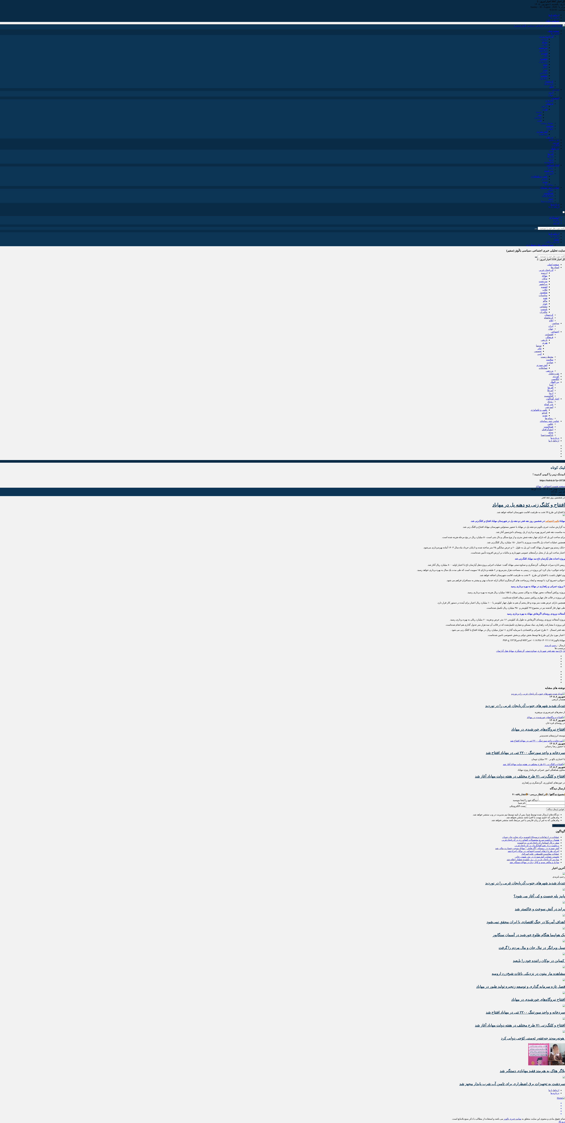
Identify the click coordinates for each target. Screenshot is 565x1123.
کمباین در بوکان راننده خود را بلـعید (539, 961)
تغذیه (544, 182)
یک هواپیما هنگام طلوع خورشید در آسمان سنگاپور (529, 935)
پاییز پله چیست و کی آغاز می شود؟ (539, 896)
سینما (538, 112)
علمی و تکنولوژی (539, 176)
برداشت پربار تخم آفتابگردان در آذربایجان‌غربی (537, 845)
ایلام (551, 87)
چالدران (543, 78)
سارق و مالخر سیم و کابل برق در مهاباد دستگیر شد (534, 862)
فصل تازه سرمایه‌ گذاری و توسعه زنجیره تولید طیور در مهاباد (520, 986)
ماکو (545, 67)
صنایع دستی (531, 651)
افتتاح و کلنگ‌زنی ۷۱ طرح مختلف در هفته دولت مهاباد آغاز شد (520, 776)
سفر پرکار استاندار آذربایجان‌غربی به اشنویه (538, 842)
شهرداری (541, 651)
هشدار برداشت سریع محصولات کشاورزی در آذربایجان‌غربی (530, 840)
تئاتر (539, 114)
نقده (545, 64)
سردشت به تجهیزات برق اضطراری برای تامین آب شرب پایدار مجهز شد (512, 1084)
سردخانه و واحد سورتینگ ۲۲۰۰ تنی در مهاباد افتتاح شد (525, 753)
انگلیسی (555, 145)
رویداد (550, 168)
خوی (545, 70)
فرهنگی (549, 103)
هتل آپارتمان (502, 651)
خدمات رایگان (552, 20)
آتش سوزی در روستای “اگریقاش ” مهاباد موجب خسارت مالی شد (527, 848)
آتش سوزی (541, 131)
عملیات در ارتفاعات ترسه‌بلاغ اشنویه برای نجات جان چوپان (530, 837)
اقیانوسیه (548, 162)
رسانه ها (549, 184)
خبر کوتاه (548, 170)
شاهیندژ (543, 59)
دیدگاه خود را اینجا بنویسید (525, 800)
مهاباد (544, 42)
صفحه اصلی (553, 31)
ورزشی (549, 137)
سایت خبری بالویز (512, 1119)
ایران (550, 92)
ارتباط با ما (554, 15)
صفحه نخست (558, 486)
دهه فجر (551, 651)
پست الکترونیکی (517, 806)
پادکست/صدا (547, 201)
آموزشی (549, 173)
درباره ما (555, 17)
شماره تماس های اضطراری (539, 245)
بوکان (544, 45)
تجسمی (537, 117)
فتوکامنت (548, 193)
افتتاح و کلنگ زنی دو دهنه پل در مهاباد (528, 504)
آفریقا (550, 154)
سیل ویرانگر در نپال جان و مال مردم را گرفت (532, 948)
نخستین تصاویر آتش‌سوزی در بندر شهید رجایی (537, 856)
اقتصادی (549, 100)
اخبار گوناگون (552, 165)
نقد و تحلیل (554, 140)
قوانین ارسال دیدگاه (555, 809)
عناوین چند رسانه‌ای (549, 187)
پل (564, 651)
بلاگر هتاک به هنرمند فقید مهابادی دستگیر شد (532, 1071)
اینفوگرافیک (547, 196)
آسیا (551, 151)
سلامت (549, 126)
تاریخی (544, 106)
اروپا (551, 159)
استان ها (555, 33)
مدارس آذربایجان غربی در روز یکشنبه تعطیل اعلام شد (533, 859)
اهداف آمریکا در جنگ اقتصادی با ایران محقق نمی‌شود (526, 922)
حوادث (550, 128)
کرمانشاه (548, 84)
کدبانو (544, 179)
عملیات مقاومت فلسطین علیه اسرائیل (540, 854)
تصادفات (543, 134)
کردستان (549, 81)
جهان (550, 95)
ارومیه (544, 39)
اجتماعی (555, 98)
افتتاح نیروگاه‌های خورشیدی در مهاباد (538, 729)
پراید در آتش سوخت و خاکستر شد (540, 909)
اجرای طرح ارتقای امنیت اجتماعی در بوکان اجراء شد (533, 851)
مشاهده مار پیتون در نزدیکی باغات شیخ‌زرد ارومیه (528, 974)
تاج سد (559, 651)
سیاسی (555, 89)
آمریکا (550, 156)
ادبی (539, 120)
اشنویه (544, 53)
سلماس (543, 73)
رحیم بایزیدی (551, 645)
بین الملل (554, 148)
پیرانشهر (543, 50)
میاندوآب (543, 61)
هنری (544, 109)
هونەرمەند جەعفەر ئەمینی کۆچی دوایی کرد (533, 1038)
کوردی (556, 142)
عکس (550, 190)
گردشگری (520, 651)
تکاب (544, 56)
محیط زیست (547, 123)
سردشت (543, 47)
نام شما (521, 803)
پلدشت (544, 75)
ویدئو (551, 198)
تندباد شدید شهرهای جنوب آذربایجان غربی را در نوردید (525, 706)
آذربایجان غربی (546, 36)
